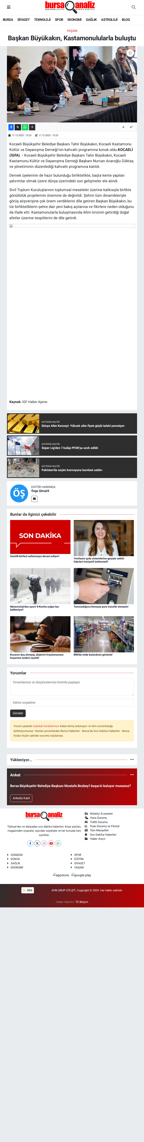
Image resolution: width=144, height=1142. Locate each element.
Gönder (18, 713)
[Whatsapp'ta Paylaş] (25, 127)
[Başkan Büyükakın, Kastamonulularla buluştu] (72, 84)
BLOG (126, 20)
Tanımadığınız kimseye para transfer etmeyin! (101, 606)
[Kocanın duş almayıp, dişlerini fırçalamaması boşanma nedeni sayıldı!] (40, 634)
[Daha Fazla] (32, 127)
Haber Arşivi (97, 838)
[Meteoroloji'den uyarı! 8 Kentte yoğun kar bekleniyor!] (40, 586)
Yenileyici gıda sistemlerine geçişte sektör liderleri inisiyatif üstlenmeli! (99, 560)
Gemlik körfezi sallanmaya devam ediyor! (34, 556)
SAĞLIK (91, 20)
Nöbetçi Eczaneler (101, 813)
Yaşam (72, 31)
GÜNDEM (16, 855)
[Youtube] (51, 843)
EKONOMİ (75, 20)
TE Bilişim (81, 902)
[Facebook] (30, 843)
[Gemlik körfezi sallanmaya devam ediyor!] (40, 537)
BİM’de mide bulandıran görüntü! (93, 654)
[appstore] (61, 875)
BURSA (8, 20)
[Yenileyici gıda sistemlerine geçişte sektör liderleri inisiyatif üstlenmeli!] (104, 538)
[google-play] (81, 875)
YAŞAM (79, 867)
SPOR (59, 20)
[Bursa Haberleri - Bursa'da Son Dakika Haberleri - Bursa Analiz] (70, 7)
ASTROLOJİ (109, 20)
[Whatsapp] (58, 843)
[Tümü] (132, 760)
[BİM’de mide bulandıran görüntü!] (104, 634)
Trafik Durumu (99, 822)
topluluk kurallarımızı (46, 726)
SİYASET (23, 20)
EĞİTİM (78, 859)
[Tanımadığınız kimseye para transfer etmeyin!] (104, 586)
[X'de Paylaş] (18, 127)
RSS (29, 890)
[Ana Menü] (8, 7)
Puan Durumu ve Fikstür (105, 826)
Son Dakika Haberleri (103, 834)
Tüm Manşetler (99, 830)
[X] (37, 843)
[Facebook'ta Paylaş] (11, 127)
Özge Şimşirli (40, 491)
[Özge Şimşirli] (19, 493)
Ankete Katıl (21, 798)
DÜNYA (15, 859)
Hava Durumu (98, 817)
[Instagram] (44, 843)
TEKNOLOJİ (42, 20)
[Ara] (133, 7)
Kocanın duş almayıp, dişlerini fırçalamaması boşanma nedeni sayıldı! (37, 656)
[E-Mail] (34, 499)
